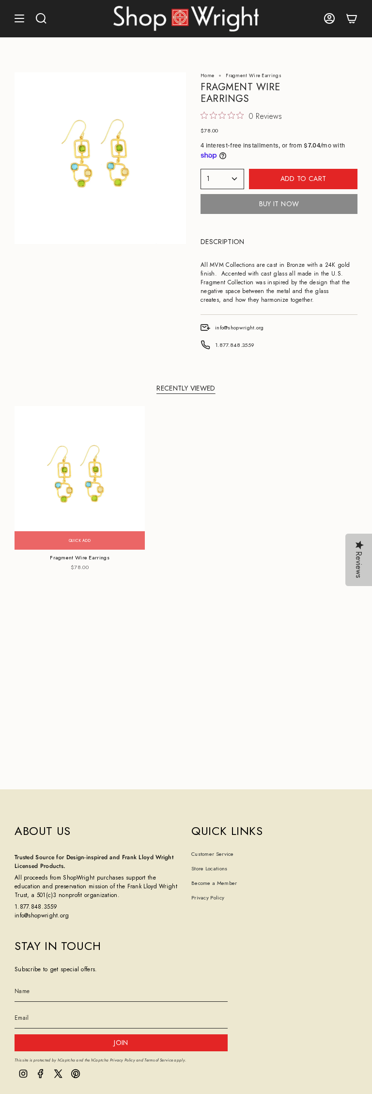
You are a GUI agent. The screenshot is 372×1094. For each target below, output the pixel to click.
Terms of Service (158, 1060)
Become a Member (214, 883)
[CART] (352, 19)
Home (207, 75)
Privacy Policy (207, 897)
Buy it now (279, 204)
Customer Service (212, 854)
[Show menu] (19, 19)
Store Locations (209, 868)
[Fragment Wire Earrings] (80, 478)
